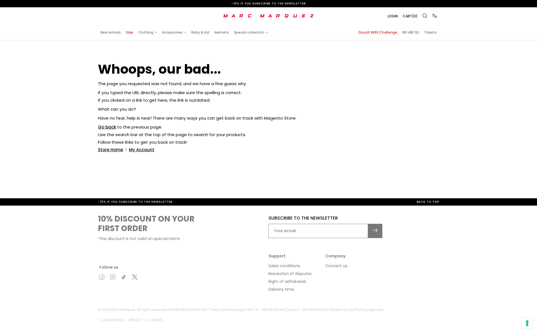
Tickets (430, 32)
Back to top (428, 202)
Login (393, 16)
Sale (129, 32)
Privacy (136, 320)
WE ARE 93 (410, 32)
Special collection (249, 32)
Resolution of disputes (290, 273)
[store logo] (268, 16)
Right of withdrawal (287, 281)
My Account (141, 150)
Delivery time (281, 289)
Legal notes (112, 320)
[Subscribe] (375, 231)
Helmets (221, 32)
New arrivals (110, 32)
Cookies (155, 320)
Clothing (145, 32)
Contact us (336, 266)
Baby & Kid (200, 32)
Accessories (172, 32)
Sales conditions (284, 266)
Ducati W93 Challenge (378, 32)
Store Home (110, 150)
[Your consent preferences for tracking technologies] (527, 323)
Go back (107, 127)
